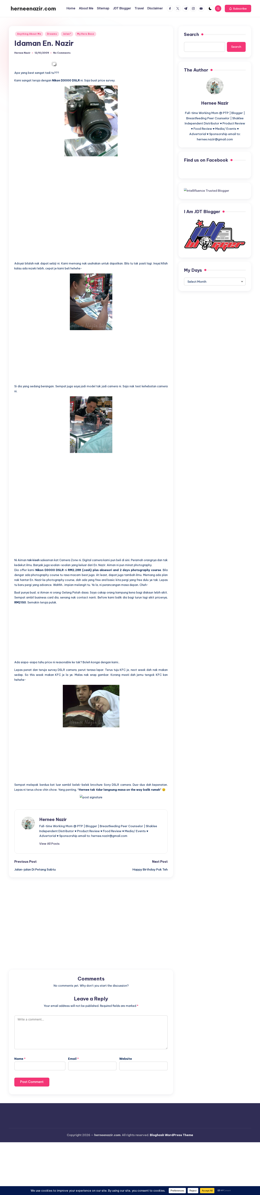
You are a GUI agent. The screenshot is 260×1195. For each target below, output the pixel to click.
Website (125, 1059)
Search (191, 34)
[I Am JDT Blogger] (215, 235)
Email (73, 1059)
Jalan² (67, 34)
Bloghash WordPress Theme (171, 1135)
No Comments (62, 53)
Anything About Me (29, 34)
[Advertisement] (91, 184)
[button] (238, 8)
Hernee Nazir (53, 819)
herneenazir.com (33, 8)
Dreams (52, 34)
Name (19, 1059)
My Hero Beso (85, 34)
